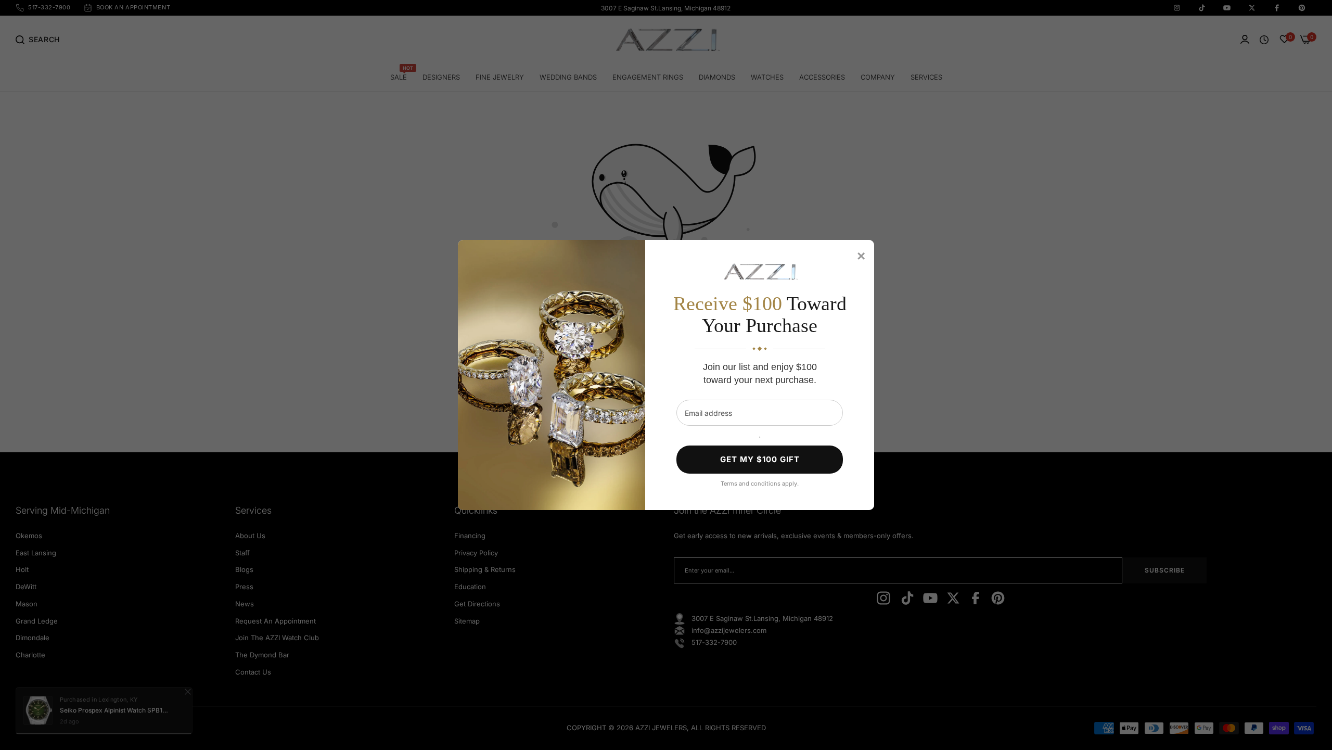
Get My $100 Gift (760, 459)
